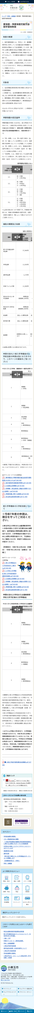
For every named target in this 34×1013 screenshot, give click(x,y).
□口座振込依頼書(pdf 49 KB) (14, 486)
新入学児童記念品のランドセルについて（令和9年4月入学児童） (17, 935)
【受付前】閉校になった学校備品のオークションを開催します (17, 857)
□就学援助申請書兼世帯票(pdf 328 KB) (17, 483)
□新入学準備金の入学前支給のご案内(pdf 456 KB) (9, 565)
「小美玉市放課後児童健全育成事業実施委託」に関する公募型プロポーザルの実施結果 (17, 843)
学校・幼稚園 (11, 16)
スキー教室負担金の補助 (11, 839)
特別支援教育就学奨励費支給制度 (14, 931)
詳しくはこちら (5, 980)
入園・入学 (7, 938)
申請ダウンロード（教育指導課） (14, 941)
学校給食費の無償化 (10, 836)
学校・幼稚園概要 (9, 943)
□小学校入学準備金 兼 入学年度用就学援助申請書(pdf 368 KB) (10, 573)
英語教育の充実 (8, 851)
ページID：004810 (26, 32)
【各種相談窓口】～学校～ (12, 861)
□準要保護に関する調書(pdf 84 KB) (16, 494)
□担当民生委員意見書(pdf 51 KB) (15, 497)
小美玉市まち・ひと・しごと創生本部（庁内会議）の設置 (17, 956)
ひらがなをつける (24, 1)
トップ (4, 16)
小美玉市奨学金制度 (10, 946)
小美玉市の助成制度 (10, 951)
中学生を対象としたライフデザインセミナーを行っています (17, 847)
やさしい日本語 (11, 1)
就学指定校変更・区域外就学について (15, 948)
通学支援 (6, 853)
